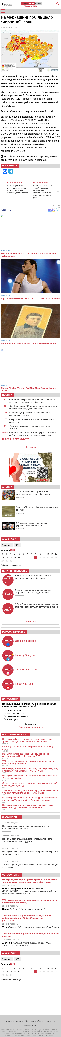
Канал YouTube (24, 683)
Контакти (50, 1021)
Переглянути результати (31, 727)
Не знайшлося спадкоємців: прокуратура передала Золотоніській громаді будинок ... (27, 840)
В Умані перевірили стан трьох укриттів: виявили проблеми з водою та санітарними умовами (32, 433)
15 (2, 557)
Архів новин (10, 538)
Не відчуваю (13, 719)
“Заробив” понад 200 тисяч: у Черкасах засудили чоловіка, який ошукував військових (33, 407)
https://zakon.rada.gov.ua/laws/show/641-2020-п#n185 (30, 137)
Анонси (7, 487)
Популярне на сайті (15, 734)
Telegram (42, 160)
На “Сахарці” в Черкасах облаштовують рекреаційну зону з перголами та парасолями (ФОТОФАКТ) (30, 769)
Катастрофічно (14, 710)
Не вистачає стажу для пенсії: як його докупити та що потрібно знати (33, 576)
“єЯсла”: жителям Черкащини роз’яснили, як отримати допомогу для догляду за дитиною (36, 605)
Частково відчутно (16, 713)
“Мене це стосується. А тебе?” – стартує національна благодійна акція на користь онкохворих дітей (43, 191)
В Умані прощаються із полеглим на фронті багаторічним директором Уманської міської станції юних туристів (29, 798)
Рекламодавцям (30, 1025)
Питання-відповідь (14, 571)
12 (48, 554)
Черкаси (8, 4)
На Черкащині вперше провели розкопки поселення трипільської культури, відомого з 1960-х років (27, 740)
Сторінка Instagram (26, 669)
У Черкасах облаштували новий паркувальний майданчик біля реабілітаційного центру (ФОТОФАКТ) (30, 791)
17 (11, 557)
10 (39, 554)
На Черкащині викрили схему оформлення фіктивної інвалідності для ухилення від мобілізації (27, 806)
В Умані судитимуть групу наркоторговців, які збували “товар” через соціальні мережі (17, 189)
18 (15, 557)
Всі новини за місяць (11, 565)
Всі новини (30, 447)
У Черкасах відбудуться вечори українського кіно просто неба (31, 524)
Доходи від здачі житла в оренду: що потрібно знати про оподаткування (33, 591)
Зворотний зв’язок (34, 1021)
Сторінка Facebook (26, 640)
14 (56, 554)
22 (31, 557)
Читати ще (30, 621)
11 (44, 554)
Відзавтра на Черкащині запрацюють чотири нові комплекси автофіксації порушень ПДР (26, 755)
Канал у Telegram (25, 655)
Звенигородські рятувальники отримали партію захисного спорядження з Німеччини (32, 400)
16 (7, 557)
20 (23, 557)
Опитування (10, 699)
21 (27, 557)
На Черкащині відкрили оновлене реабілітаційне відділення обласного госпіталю (25, 827)
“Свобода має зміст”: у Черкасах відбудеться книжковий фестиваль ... (34, 492)
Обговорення (11, 875)
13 (52, 554)
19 (19, 557)
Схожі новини (11, 817)
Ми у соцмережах (13, 632)
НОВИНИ (7, 395)
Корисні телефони (14, 1021)
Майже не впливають (17, 716)
